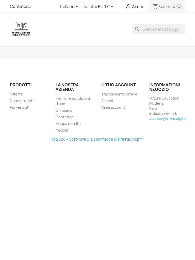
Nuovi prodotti (22, 100)
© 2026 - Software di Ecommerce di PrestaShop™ (97, 139)
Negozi (62, 130)
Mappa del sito (68, 123)
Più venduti (19, 107)
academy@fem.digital (167, 118)
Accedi (107, 100)
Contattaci (20, 6)
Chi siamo (64, 110)
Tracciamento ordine (119, 94)
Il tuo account (118, 85)
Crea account (113, 107)
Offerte (16, 94)
